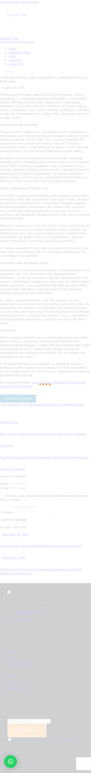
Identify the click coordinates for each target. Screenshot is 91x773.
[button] (10, 761)
